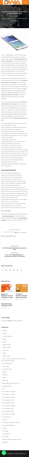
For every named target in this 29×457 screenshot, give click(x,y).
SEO (3, 389)
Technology (5, 431)
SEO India (4, 419)
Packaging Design (6, 386)
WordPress (5, 442)
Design (4, 342)
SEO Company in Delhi (8, 400)
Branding (4, 330)
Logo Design (5, 366)
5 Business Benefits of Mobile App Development (21, 295)
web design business (8, 216)
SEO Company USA (7, 417)
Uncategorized (6, 433)
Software (4, 428)
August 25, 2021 (6, 299)
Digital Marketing (6, 344)
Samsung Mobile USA (10, 236)
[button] (4, 452)
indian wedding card (7, 363)
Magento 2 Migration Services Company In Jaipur (7, 295)
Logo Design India (6, 369)
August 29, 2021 (6, 308)
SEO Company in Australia (8, 391)
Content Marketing (7, 336)
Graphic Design (6, 356)
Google (4, 353)
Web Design (5, 436)
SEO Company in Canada (8, 394)
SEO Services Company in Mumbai (10, 422)
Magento (4, 372)
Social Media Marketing (8, 425)
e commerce (5, 350)
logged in (10, 320)
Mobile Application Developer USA (10, 383)
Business (4, 333)
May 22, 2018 (20, 299)
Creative (4, 339)
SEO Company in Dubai (8, 403)
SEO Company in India (7, 408)
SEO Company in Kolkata (8, 414)
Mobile (4, 377)
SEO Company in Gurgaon (8, 405)
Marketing (4, 374)
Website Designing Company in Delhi (11, 439)
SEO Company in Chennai (8, 397)
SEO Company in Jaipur (8, 411)
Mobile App (5, 380)
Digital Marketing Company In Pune (6, 304)
